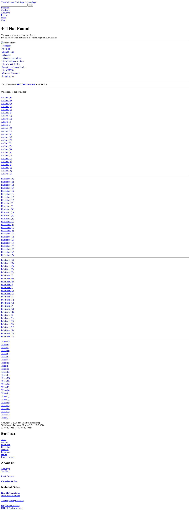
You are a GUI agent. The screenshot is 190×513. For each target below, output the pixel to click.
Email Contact (7, 476)
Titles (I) (4, 366)
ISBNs (4, 454)
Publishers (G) (7, 278)
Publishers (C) (7, 266)
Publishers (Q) (7, 309)
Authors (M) (6, 134)
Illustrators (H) (7, 200)
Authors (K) (6, 128)
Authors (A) (6, 97)
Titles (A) (5, 341)
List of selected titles (10, 64)
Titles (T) (5, 399)
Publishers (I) (7, 284)
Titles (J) (5, 369)
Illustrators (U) (7, 240)
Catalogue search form (11, 58)
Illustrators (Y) (7, 252)
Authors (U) (6, 158)
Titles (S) (5, 396)
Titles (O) (5, 384)
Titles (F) (5, 356)
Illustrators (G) (7, 197)
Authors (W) (6, 164)
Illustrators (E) (7, 191)
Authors (4, 442)
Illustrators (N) (7, 218)
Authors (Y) (6, 170)
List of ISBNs (8, 70)
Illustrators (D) (7, 188)
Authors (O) (6, 140)
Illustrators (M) (7, 215)
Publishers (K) (7, 290)
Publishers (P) (7, 306)
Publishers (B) (7, 263)
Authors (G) (6, 116)
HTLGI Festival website (12, 508)
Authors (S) (6, 152)
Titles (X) (5, 411)
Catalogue (5, 10)
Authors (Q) (6, 146)
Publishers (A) (7, 260)
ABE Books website (25, 84)
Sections (4, 449)
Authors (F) (6, 112)
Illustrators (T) (7, 237)
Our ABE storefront (10, 493)
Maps (3, 18)
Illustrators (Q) (7, 227)
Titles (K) (5, 372)
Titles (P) (5, 387)
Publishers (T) (7, 318)
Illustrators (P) (7, 224)
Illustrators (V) (7, 243)
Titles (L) (5, 375)
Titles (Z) (5, 418)
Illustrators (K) (7, 209)
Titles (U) (5, 402)
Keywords (5, 452)
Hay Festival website (10, 505)
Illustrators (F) (7, 194)
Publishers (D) (7, 269)
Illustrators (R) (7, 230)
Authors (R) (6, 149)
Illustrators (5, 447)
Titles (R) (5, 393)
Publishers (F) (7, 275)
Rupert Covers (7, 457)
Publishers (5, 444)
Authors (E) (6, 109)
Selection (5, 8)
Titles (3, 439)
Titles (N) (5, 381)
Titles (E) (5, 353)
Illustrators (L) (7, 212)
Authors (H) (6, 119)
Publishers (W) (7, 327)
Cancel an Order (9, 481)
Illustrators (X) (7, 249)
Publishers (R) (7, 312)
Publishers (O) (7, 303)
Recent (4, 15)
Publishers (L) (7, 293)
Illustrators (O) (7, 221)
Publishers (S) (7, 315)
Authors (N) (6, 137)
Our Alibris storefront (10, 495)
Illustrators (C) (7, 185)
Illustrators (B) (7, 182)
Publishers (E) (7, 272)
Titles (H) (5, 363)
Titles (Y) (5, 414)
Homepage (6, 46)
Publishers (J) (7, 287)
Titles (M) (5, 378)
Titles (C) (5, 347)
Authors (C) (6, 103)
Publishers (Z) (7, 336)
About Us (5, 13)
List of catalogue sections (13, 61)
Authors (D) (6, 106)
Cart (3, 20)
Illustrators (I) (7, 203)
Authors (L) (6, 131)
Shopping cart (8, 76)
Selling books (8, 52)
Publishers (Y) (7, 333)
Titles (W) (5, 408)
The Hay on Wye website (12, 500)
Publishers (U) (7, 321)
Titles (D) (5, 350)
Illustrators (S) (7, 233)
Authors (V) (6, 161)
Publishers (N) (7, 300)
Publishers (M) (7, 297)
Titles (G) (5, 360)
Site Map (5, 471)
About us (6, 49)
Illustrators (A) (7, 179)
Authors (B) (6, 100)
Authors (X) (6, 167)
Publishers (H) (7, 281)
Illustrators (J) (7, 206)
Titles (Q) (5, 390)
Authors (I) (6, 122)
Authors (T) (6, 155)
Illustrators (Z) (7, 255)
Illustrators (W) (7, 246)
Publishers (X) (7, 330)
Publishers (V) (7, 324)
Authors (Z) (6, 174)
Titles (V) (5, 405)
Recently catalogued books (13, 67)
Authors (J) (6, 125)
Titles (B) (5, 344)
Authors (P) (6, 143)
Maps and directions (10, 73)
